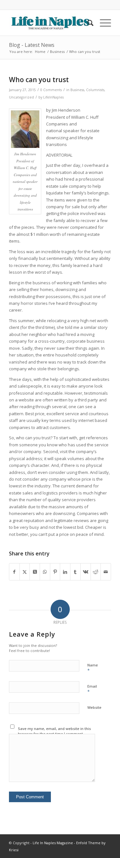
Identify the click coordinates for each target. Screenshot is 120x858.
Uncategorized (21, 97)
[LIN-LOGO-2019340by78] (50, 23)
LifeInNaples (53, 97)
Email (92, 689)
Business (77, 90)
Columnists (95, 90)
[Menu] (102, 23)
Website (94, 707)
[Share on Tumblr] (75, 571)
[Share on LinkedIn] (65, 571)
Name (92, 668)
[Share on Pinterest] (55, 571)
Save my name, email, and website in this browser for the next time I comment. (54, 731)
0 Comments (51, 90)
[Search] (87, 23)
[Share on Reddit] (96, 571)
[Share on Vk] (86, 571)
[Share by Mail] (106, 571)
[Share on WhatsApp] (45, 571)
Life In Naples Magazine (53, 842)
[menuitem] (87, 23)
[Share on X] (25, 571)
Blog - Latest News (31, 44)
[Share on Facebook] (14, 571)
